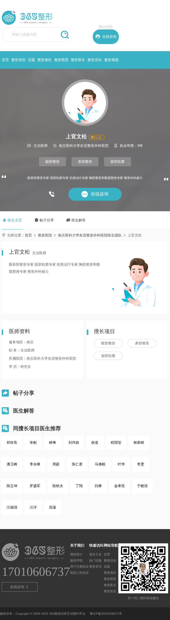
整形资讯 (18, 60)
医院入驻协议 (79, 572)
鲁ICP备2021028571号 (106, 613)
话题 (31, 60)
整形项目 (44, 60)
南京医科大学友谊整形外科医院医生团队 (90, 235)
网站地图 (106, 27)
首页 (5, 60)
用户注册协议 (79, 566)
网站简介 (76, 554)
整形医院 (61, 60)
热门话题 (95, 560)
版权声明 (76, 560)
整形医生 (78, 60)
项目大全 (95, 554)
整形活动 (94, 60)
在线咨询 (19, 587)
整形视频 (111, 60)
